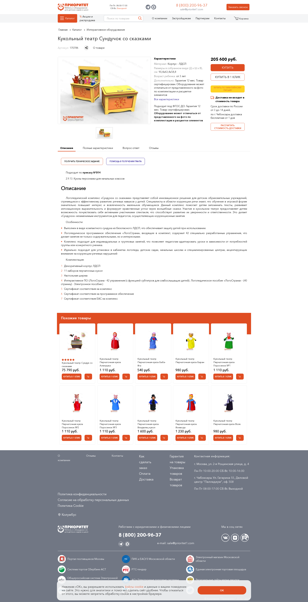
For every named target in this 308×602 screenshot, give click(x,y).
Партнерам (202, 18)
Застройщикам (181, 18)
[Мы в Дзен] (235, 538)
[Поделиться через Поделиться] (86, 47)
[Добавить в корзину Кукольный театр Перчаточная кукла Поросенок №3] (126, 438)
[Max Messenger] (153, 7)
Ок (222, 590)
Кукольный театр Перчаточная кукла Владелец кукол (148, 424)
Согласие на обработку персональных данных (93, 500)
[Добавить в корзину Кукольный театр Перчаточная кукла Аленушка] (126, 377)
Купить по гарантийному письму (227, 89)
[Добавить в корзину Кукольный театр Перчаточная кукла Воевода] (202, 438)
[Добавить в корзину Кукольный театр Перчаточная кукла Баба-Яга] (164, 377)
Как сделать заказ (145, 462)
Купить (227, 67)
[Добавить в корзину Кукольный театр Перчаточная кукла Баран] (202, 377)
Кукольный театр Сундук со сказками (77, 364)
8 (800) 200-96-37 (191, 5)
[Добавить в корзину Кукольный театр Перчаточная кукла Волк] (240, 438)
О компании (159, 18)
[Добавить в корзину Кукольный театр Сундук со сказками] (88, 377)
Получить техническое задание (82, 161)
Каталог (70, 18)
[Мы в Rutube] (245, 538)
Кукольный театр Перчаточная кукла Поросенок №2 (72, 424)
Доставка (146, 479)
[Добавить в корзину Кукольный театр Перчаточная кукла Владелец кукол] (164, 438)
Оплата (144, 474)
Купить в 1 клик (227, 77)
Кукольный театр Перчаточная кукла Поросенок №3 (110, 424)
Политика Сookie (71, 506)
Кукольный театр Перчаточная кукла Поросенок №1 (224, 362)
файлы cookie (134, 587)
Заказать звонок (238, 7)
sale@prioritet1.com (191, 9)
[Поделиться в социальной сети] (86, 47)
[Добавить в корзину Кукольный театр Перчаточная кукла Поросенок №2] (88, 438)
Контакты (220, 18)
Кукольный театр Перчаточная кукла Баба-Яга (151, 362)
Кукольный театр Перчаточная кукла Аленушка (110, 362)
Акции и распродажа (87, 18)
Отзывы (91, 455)
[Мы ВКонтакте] (225, 538)
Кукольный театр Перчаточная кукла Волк (227, 422)
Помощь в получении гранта (125, 161)
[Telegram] (148, 7)
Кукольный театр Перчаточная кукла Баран (189, 360)
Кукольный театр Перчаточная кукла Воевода (186, 424)
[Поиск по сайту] (140, 18)
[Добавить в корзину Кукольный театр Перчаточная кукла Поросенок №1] (240, 377)
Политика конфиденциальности (82, 494)
